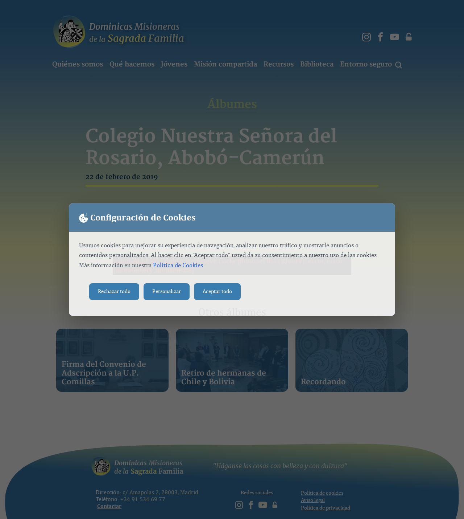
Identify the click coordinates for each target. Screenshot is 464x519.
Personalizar (166, 291)
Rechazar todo (114, 291)
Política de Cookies (178, 265)
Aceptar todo (217, 291)
